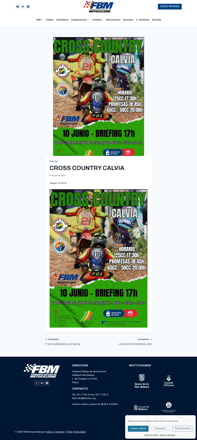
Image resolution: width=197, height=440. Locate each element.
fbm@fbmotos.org (87, 398)
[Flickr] (23, 6)
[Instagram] (28, 6)
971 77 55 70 (83, 394)
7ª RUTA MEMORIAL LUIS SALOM (62, 341)
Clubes (49, 19)
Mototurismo (113, 19)
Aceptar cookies (138, 429)
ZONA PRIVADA (169, 6)
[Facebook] (17, 6)
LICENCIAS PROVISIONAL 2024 (135, 341)
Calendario (62, 19)
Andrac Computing (55, 432)
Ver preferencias (182, 429)
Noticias (156, 19)
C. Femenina (142, 19)
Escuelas (128, 19)
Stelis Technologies (76, 432)
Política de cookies (151, 435)
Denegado (160, 429)
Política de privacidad (167, 435)
